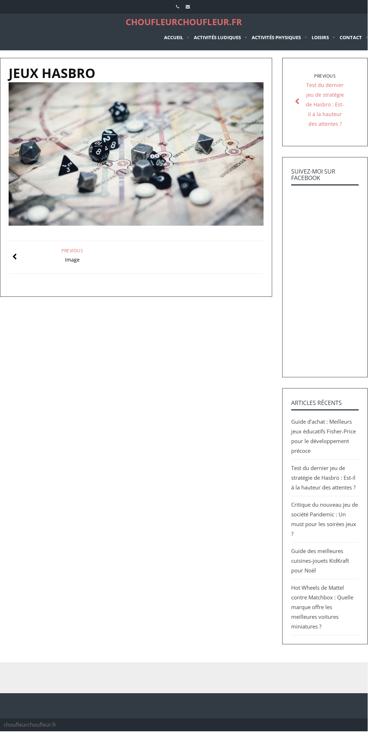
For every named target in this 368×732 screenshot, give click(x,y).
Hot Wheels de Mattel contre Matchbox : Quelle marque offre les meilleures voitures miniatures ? (322, 607)
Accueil (173, 37)
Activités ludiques (217, 37)
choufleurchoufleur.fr (184, 22)
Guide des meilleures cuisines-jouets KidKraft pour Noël (320, 560)
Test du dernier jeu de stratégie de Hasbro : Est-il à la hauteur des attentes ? (323, 477)
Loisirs (320, 37)
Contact (351, 37)
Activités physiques (276, 37)
